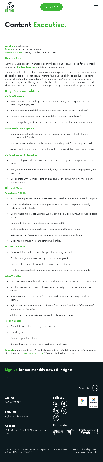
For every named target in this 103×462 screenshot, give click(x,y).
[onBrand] (9, 7)
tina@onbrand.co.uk (33, 353)
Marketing (58, 449)
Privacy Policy (92, 452)
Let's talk (51, 7)
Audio (66, 449)
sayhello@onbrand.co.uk (17, 416)
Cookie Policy (84, 449)
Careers (74, 449)
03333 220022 (13, 402)
